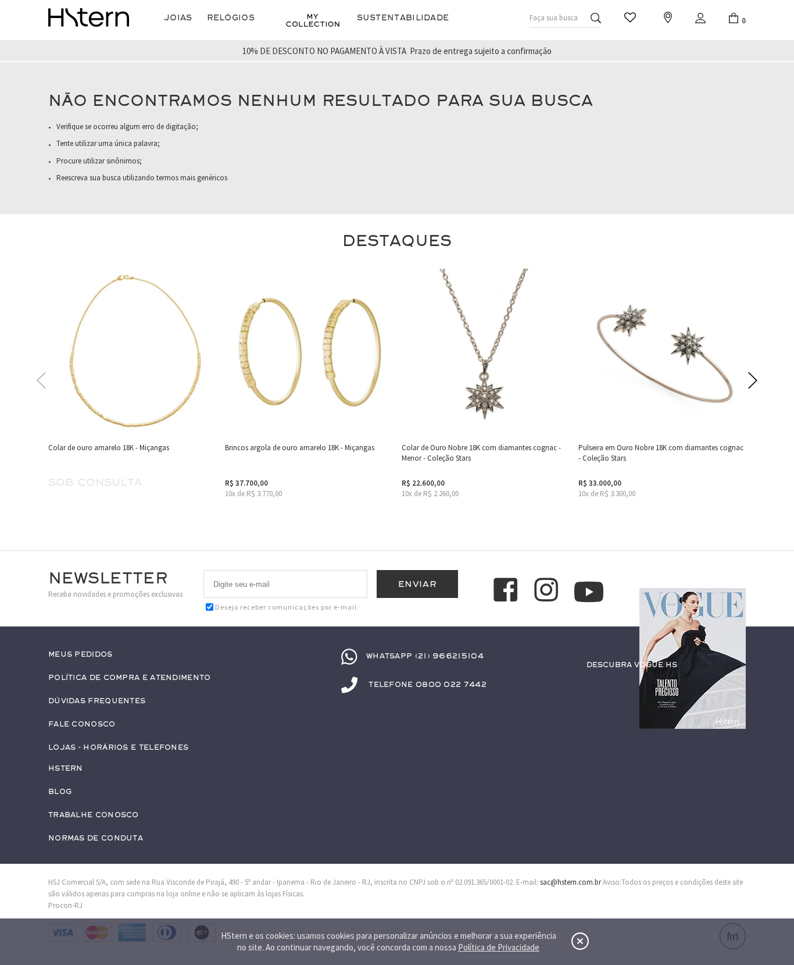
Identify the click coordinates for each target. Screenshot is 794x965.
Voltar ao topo (732, 688)
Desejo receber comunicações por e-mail (286, 607)
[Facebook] (507, 592)
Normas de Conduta (95, 838)
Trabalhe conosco (93, 815)
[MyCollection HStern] (312, 20)
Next (752, 380)
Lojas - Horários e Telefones (118, 748)
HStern (65, 768)
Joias (178, 17)
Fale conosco (82, 724)
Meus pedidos (80, 654)
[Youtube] (588, 592)
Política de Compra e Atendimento (129, 678)
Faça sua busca (554, 18)
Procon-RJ (65, 905)
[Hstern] (88, 17)
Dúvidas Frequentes (96, 701)
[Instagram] (548, 592)
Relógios (231, 17)
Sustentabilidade (403, 17)
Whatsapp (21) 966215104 (425, 656)
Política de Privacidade (498, 947)
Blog (59, 792)
